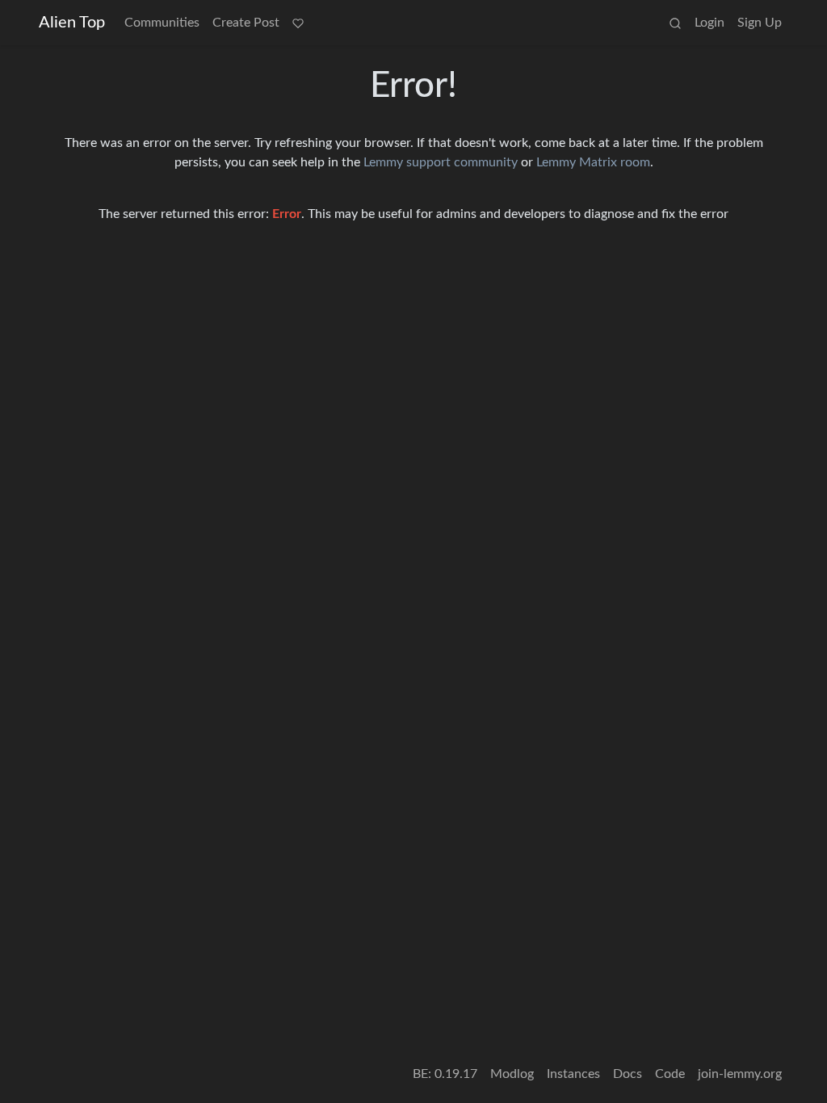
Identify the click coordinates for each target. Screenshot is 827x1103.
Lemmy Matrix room (593, 162)
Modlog (512, 1073)
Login (709, 22)
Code (670, 1073)
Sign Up (759, 22)
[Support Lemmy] (298, 22)
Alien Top (72, 23)
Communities (161, 22)
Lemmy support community (440, 162)
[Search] (675, 22)
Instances (573, 1073)
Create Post (245, 22)
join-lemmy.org (740, 1073)
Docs (627, 1073)
